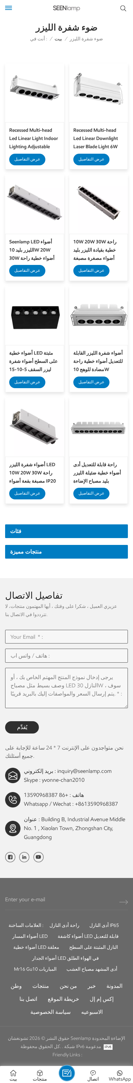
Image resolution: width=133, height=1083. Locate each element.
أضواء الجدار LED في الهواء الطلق (65, 958)
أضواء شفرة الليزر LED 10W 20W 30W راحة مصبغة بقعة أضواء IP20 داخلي (32, 473)
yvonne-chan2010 (63, 780)
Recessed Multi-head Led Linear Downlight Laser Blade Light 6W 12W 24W (95, 139)
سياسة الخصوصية (50, 1012)
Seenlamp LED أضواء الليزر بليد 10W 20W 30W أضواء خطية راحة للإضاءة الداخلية (32, 251)
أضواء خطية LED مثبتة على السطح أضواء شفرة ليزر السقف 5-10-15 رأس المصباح (33, 362)
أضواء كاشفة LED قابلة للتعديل (88, 936)
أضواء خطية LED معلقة (36, 947)
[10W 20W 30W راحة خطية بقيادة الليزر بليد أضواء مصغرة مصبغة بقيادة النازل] (98, 204)
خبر (92, 986)
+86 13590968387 (46, 795)
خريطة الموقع (63, 999)
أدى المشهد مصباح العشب (91, 969)
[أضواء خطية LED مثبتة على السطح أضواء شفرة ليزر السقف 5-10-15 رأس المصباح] (34, 315)
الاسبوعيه (92, 1012)
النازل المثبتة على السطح (93, 947)
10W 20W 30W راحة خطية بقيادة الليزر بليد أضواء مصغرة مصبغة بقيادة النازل (95, 251)
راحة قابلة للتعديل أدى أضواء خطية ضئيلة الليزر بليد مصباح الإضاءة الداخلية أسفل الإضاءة (97, 473)
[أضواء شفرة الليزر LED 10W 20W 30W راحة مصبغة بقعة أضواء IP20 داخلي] (34, 427)
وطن (16, 986)
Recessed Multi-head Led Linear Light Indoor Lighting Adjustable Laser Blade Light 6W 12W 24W (33, 139)
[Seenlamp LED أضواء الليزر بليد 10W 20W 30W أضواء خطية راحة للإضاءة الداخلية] (34, 204)
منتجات (40, 986)
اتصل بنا (28, 999)
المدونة (114, 986)
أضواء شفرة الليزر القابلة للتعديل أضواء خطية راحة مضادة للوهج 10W (98, 361)
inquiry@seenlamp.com (84, 771)
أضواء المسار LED (30, 936)
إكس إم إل (102, 999)
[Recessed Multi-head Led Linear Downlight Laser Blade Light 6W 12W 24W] (98, 93)
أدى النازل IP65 (104, 925)
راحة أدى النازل (64, 925)
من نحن (68, 986)
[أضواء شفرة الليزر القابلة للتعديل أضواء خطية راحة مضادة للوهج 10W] (98, 315)
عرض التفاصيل (27, 159)
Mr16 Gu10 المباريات (35, 969)
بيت (58, 38)
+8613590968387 (96, 804)
